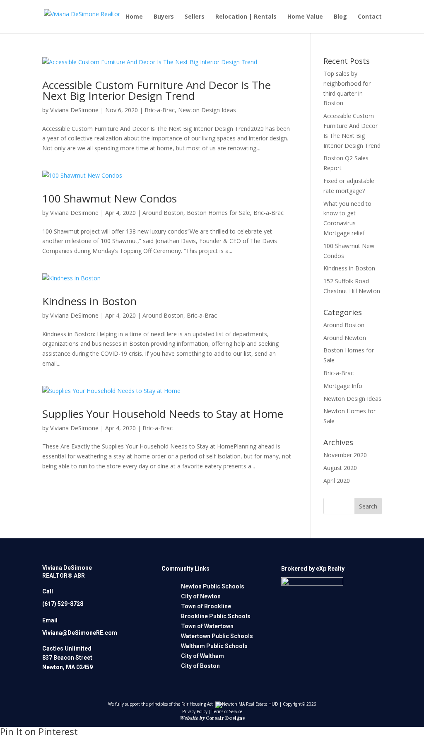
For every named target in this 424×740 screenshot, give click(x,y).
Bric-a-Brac (160, 110)
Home (134, 17)
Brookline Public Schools (216, 616)
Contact (370, 17)
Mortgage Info (342, 386)
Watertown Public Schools (217, 636)
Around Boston (162, 213)
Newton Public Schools (212, 586)
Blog (340, 17)
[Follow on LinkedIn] (307, 641)
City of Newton (201, 596)
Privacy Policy (194, 711)
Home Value (305, 17)
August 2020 (340, 468)
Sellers (195, 17)
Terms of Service (227, 711)
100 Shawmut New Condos (109, 198)
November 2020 (345, 455)
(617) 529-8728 (62, 603)
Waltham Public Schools (214, 646)
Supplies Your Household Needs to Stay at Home (162, 413)
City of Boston (200, 666)
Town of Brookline (206, 606)
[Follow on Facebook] (285, 641)
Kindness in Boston (89, 301)
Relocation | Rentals (246, 17)
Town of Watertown (207, 626)
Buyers (164, 17)
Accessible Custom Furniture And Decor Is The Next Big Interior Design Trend (156, 90)
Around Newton (344, 338)
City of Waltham (202, 656)
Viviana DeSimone (74, 110)
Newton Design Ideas (207, 110)
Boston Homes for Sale (218, 213)
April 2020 (336, 480)
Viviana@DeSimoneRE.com (79, 632)
